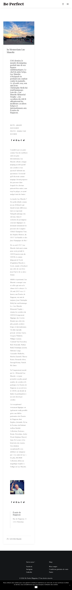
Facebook (29, 566)
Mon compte (53, 566)
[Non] (70, 585)
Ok (36, 587)
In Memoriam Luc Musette (16, 51)
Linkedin (29, 572)
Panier (51, 572)
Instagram (29, 569)
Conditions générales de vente (58, 569)
